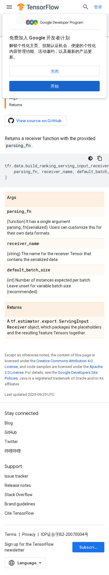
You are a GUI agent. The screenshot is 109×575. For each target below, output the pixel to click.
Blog (9, 423)
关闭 (55, 71)
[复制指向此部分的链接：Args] (22, 197)
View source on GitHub (39, 120)
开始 (55, 86)
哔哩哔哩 (13, 451)
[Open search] (85, 6)
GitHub (11, 432)
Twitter (11, 441)
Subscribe (89, 547)
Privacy (28, 534)
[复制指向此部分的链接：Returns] (27, 307)
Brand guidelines (20, 504)
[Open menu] (9, 7)
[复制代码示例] (99, 158)
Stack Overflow (19, 494)
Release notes (18, 485)
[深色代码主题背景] (90, 158)
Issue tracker (16, 476)
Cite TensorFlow (19, 513)
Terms (11, 534)
